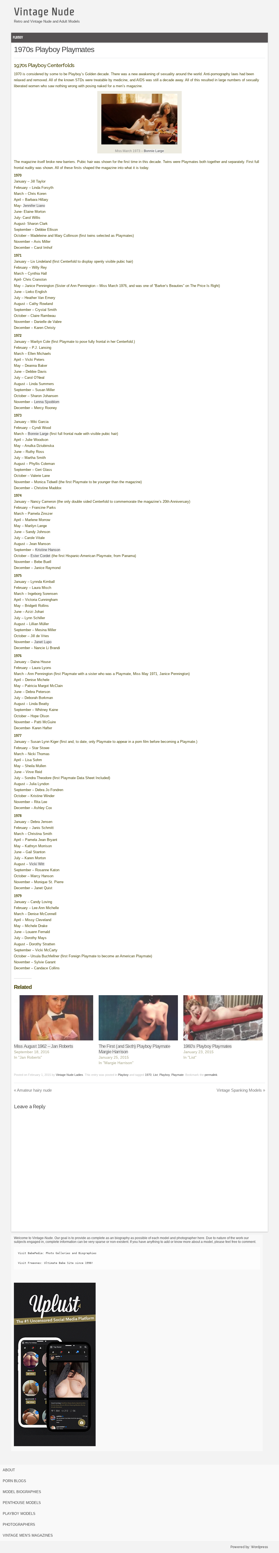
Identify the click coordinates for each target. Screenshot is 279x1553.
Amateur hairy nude (33, 1090)
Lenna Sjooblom (46, 402)
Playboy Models (19, 1514)
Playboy (18, 37)
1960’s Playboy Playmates (207, 1046)
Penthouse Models (22, 1503)
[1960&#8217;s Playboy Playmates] (223, 1017)
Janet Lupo (42, 642)
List (155, 1074)
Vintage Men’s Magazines (28, 1535)
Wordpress (259, 1547)
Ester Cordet (40, 556)
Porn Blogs (14, 1481)
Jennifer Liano (34, 206)
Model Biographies (22, 1492)
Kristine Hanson (47, 550)
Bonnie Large (154, 151)
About (9, 1470)
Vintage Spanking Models (241, 1090)
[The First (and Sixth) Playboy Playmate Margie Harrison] (138, 1017)
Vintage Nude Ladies (69, 1074)
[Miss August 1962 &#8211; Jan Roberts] (53, 1017)
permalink (211, 1074)
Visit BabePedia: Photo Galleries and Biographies (57, 1253)
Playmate (177, 1074)
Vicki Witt (36, 864)
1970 (148, 1074)
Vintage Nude (44, 11)
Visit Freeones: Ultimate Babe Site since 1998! (55, 1262)
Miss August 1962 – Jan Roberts (43, 1046)
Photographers (19, 1524)
